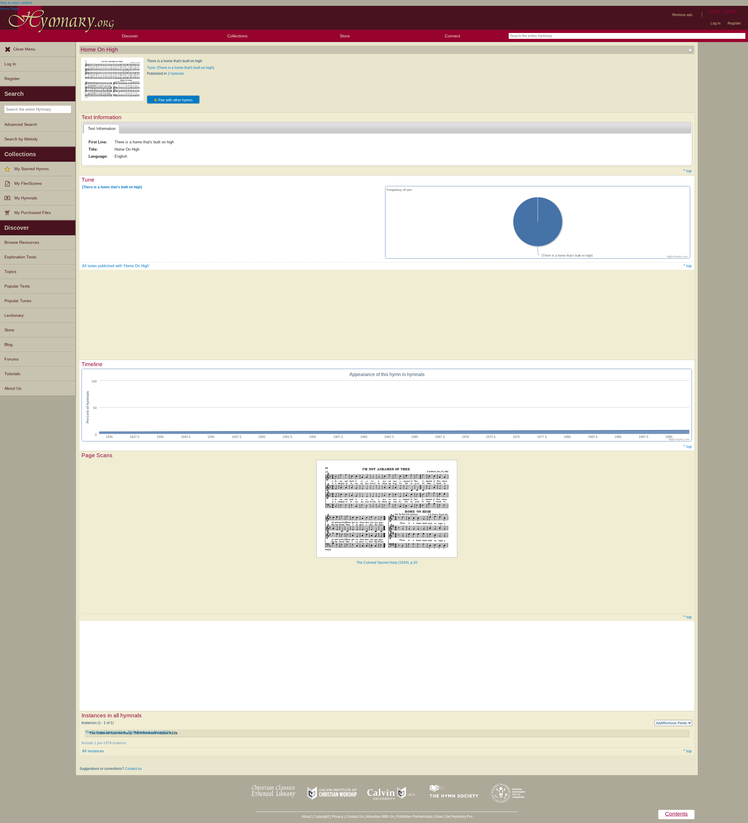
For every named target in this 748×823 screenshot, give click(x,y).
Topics (10, 271)
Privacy (337, 817)
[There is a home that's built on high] (112, 187)
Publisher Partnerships (414, 817)
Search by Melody (21, 139)
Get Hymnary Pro (458, 817)
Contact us (133, 769)
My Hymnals (25, 198)
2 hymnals (176, 74)
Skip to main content (16, 3)
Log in (716, 23)
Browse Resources (21, 242)
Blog (8, 344)
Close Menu (24, 49)
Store (345, 36)
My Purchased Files (32, 212)
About (306, 817)
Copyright (321, 817)
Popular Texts (17, 286)
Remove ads (682, 15)
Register (734, 23)
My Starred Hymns (31, 169)
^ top (687, 171)
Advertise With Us (380, 817)
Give (439, 817)
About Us (12, 388)
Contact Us (354, 817)
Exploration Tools (20, 257)
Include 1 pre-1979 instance (104, 743)
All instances (93, 751)
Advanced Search (20, 124)
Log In (10, 64)
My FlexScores (28, 183)
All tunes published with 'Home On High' (115, 266)
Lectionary (14, 315)
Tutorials (12, 374)
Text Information (101, 128)
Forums (11, 359)
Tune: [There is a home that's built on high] (180, 68)
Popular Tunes (17, 301)
